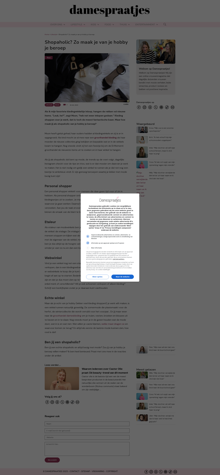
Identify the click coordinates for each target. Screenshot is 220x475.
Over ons (56, 24)
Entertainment (145, 24)
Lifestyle (76, 24)
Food (108, 24)
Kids (93, 24)
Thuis (123, 24)
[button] (110, 248)
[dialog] (110, 237)
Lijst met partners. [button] (118, 259)
